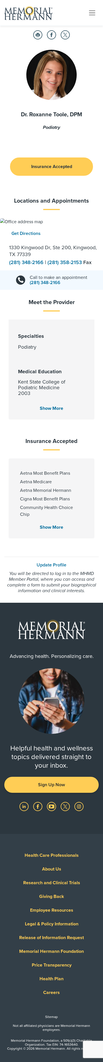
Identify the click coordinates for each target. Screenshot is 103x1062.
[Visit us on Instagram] (79, 806)
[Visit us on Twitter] (66, 806)
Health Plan (51, 979)
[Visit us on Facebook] (38, 806)
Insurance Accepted (51, 166)
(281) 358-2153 (65, 262)
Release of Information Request (51, 938)
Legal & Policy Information (51, 924)
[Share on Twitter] (65, 34)
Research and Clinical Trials (51, 883)
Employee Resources (51, 910)
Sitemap (51, 1017)
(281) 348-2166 (27, 262)
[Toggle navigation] (92, 12)
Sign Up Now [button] (51, 785)
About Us (51, 869)
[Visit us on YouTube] (52, 806)
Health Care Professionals (52, 855)
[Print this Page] (37, 34)
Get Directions (26, 233)
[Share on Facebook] (51, 34)
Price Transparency (52, 965)
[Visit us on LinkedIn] (24, 806)
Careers (51, 992)
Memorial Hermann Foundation (51, 951)
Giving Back (51, 896)
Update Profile (51, 565)
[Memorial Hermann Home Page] (28, 13)
